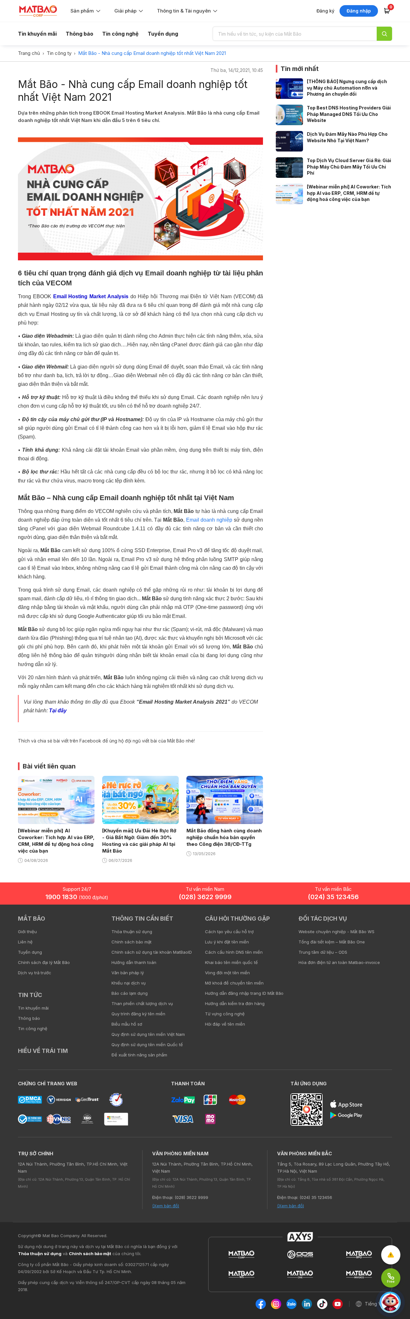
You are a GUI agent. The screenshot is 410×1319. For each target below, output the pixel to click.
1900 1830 (76, 897)
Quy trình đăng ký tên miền (138, 1013)
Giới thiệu (27, 931)
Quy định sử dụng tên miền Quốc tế (147, 1044)
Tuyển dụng (163, 33)
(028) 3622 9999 (205, 897)
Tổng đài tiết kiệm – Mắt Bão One (332, 941)
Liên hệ (25, 941)
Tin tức (30, 995)
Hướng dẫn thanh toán (133, 962)
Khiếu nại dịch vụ (128, 982)
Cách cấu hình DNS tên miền (234, 952)
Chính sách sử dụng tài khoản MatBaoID (151, 952)
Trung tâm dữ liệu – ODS (323, 952)
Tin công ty (59, 53)
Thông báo (79, 33)
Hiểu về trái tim (43, 1050)
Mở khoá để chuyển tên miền (234, 982)
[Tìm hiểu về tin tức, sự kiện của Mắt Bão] (384, 34)
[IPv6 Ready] (394, 923)
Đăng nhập (359, 10)
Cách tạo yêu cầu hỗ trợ (229, 931)
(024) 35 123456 (333, 897)
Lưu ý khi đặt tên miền (227, 941)
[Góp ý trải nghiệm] (390, 1254)
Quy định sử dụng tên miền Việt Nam (148, 1034)
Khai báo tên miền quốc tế (231, 962)
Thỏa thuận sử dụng (131, 931)
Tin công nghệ (120, 33)
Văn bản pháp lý (127, 972)
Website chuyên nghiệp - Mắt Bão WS (336, 931)
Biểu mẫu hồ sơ (126, 1024)
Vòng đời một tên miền (227, 972)
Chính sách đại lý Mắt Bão (44, 962)
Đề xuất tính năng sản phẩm (139, 1054)
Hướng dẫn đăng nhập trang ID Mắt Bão (244, 993)
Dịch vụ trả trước (34, 972)
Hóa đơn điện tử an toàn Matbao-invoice (339, 962)
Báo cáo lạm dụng (129, 993)
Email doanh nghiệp (209, 520)
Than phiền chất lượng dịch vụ (142, 1003)
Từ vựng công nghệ (225, 1013)
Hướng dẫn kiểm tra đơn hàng (235, 1003)
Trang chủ (29, 53)
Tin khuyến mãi (37, 33)
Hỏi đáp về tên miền (225, 1024)
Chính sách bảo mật (131, 941)
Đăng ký (325, 10)
